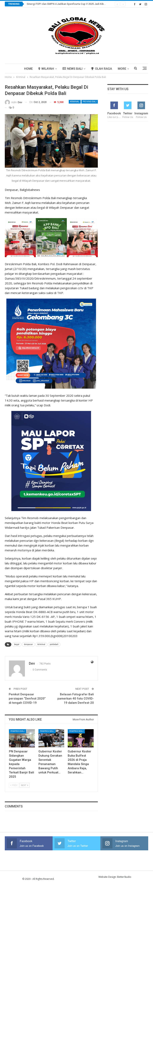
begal (16, 644)
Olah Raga (103, 68)
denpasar (28, 644)
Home (28, 68)
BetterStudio (124, 877)
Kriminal (74, 102)
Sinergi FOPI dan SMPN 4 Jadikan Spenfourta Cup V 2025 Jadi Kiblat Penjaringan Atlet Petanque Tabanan (88, 3)
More (122, 68)
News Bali (74, 68)
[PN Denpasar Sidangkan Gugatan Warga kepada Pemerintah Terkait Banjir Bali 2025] (22, 738)
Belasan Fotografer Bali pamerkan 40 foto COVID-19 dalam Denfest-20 (75, 699)
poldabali (54, 644)
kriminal (41, 644)
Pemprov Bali (17, 731)
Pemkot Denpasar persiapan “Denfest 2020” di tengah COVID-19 (27, 699)
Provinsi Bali (90, 102)
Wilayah (47, 68)
